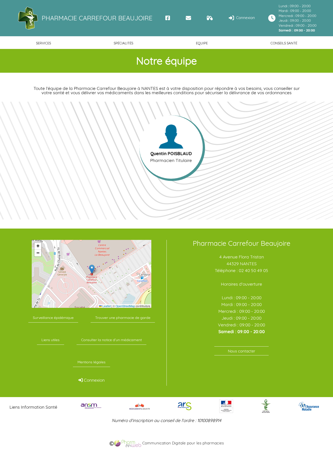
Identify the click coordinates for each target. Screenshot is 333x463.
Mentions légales (91, 362)
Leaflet (106, 306)
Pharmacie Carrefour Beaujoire (97, 18)
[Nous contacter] (188, 18)
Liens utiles (50, 340)
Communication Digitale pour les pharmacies (182, 443)
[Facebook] (168, 18)
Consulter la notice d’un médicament (111, 340)
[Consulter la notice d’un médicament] (210, 18)
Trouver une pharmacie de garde (122, 317)
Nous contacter (241, 351)
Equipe (202, 43)
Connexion (245, 17)
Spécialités (123, 43)
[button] (92, 269)
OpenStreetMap (125, 306)
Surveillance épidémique (53, 317)
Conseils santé (283, 43)
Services (43, 43)
